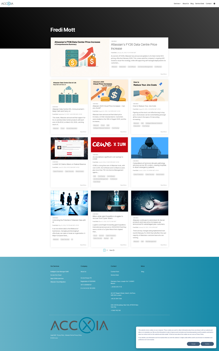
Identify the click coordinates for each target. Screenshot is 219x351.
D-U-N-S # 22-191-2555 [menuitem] (88, 288)
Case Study (97, 181)
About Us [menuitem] (83, 271)
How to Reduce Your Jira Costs (144, 106)
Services (177, 3)
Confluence (158, 66)
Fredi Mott (113, 52)
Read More (164, 74)
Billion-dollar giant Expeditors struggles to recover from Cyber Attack (108, 217)
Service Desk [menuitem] (115, 275)
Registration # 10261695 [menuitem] (88, 281)
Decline (207, 344)
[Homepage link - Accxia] (79, 332)
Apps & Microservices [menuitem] (57, 278)
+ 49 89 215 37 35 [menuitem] (116, 287)
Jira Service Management (145, 66)
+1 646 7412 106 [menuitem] (116, 310)
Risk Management (151, 241)
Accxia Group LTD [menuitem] (86, 278)
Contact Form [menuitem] (115, 271)
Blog (192, 3)
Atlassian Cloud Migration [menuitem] (58, 282)
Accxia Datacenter (72, 128)
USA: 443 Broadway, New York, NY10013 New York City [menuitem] (124, 306)
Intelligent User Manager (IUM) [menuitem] (59, 271)
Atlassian (114, 66)
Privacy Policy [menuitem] (60, 335)
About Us (186, 3)
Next (111, 250)
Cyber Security (69, 171)
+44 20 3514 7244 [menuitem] (116, 298)
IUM (108, 125)
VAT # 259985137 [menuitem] (86, 285)
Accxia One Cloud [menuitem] (55, 275)
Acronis (101, 235)
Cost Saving (115, 128)
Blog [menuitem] (142, 271)
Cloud (62, 128)
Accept (193, 344)
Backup (106, 238)
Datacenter (122, 66)
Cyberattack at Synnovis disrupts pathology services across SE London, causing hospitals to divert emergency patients (149, 165)
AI (72, 239)
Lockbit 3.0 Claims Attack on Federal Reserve (69, 164)
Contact (208, 3)
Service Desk (199, 3)
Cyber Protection (58, 171)
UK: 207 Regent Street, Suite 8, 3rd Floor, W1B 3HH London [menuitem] (123, 294)
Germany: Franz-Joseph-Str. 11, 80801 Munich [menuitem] (122, 282)
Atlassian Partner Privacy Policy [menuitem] (73, 335)
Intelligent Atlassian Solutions (102, 128)
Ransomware (79, 171)
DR (111, 238)
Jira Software (132, 66)
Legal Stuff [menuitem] (53, 335)
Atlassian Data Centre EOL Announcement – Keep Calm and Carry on (68, 110)
